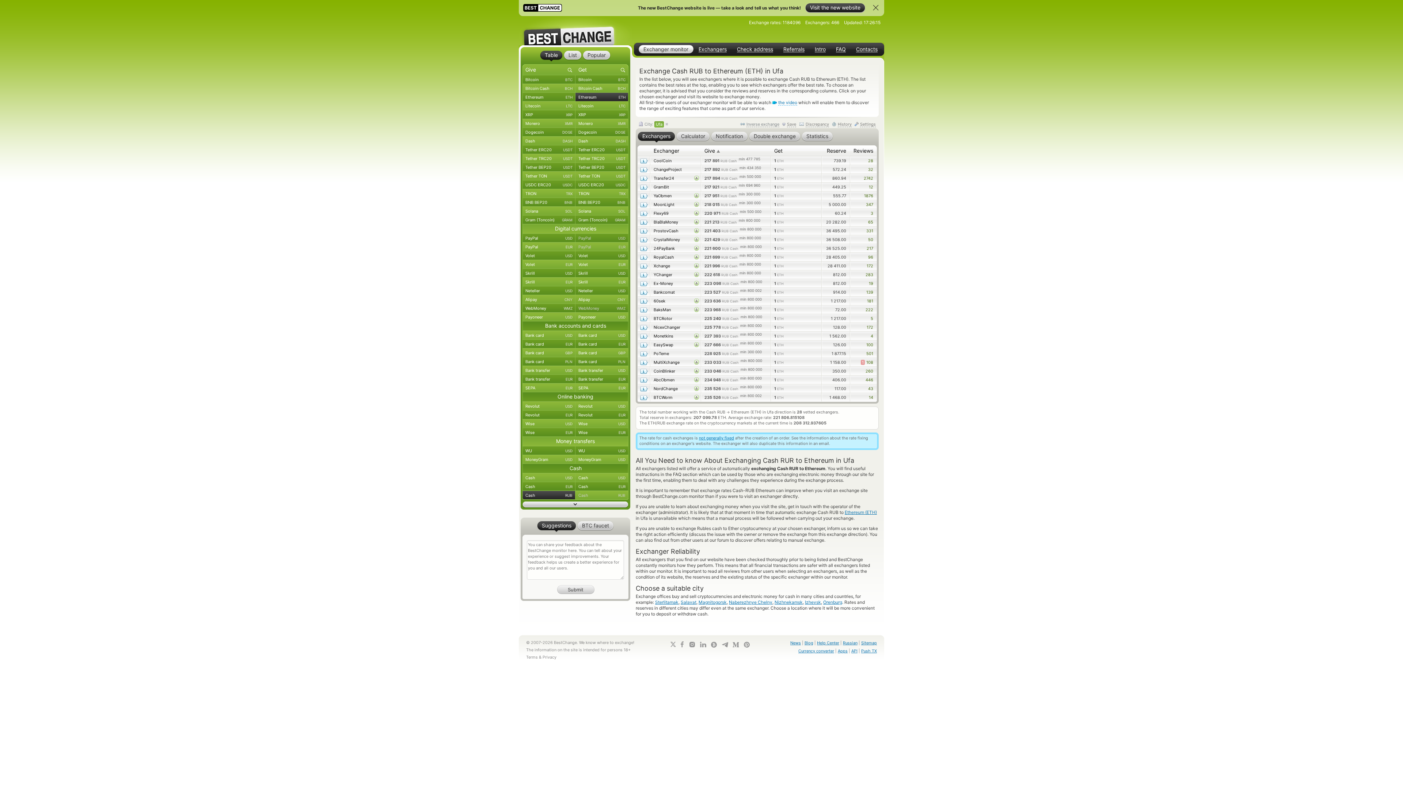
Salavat (688, 602)
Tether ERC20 (549, 149)
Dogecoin (549, 132)
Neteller (549, 290)
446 (869, 379)
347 (869, 204)
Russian (850, 642)
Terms (532, 657)
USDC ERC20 (549, 184)
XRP (549, 114)
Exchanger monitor (665, 49)
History (845, 124)
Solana (549, 211)
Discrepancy (817, 124)
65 (870, 222)
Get (778, 151)
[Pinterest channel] (747, 645)
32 (870, 169)
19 (871, 283)
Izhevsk (813, 602)
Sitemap (869, 642)
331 (869, 230)
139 (869, 292)
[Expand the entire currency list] (575, 504)
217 (870, 248)
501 (869, 353)
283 (869, 274)
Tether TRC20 (549, 158)
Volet (549, 255)
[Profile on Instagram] (692, 644)
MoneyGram (549, 459)
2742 (868, 178)
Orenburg (832, 602)
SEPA (549, 387)
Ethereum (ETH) (861, 512)
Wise (549, 423)
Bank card (549, 335)
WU (549, 450)
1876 (868, 195)
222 (869, 309)
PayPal (549, 238)
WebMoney (549, 308)
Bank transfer (549, 370)
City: (652, 124)
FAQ (841, 49)
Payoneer (549, 317)
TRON (549, 193)
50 (870, 239)
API (854, 650)
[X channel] (673, 644)
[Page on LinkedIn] (703, 644)
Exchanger (666, 151)
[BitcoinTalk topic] (714, 645)
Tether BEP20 (549, 167)
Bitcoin (549, 79)
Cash (549, 477)
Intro (820, 49)
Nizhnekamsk (789, 602)
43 (870, 388)
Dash (549, 141)
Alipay (549, 299)
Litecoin (549, 105)
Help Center (828, 642)
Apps (843, 650)
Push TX (869, 650)
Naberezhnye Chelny (750, 602)
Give (712, 151)
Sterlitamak (666, 602)
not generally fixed (716, 438)
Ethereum (549, 97)
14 (871, 397)
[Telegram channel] (725, 644)
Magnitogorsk (713, 602)
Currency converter (816, 650)
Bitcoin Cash (549, 88)
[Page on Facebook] (682, 644)
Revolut (549, 406)
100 (869, 344)
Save (791, 124)
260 (869, 371)
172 (870, 265)
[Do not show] (876, 7)
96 (870, 257)
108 (867, 362)
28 (870, 160)
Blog (809, 642)
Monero (549, 123)
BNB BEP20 (549, 202)
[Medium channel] (736, 644)
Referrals (794, 49)
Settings (868, 124)
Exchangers (713, 49)
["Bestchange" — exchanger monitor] (575, 30)
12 (871, 187)
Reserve (836, 151)
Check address (755, 49)
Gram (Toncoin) (549, 219)
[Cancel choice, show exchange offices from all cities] (667, 124)
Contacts (867, 49)
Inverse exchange (762, 124)
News (795, 642)
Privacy (549, 657)
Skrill (549, 273)
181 (870, 301)
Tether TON (549, 176)
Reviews (863, 151)
